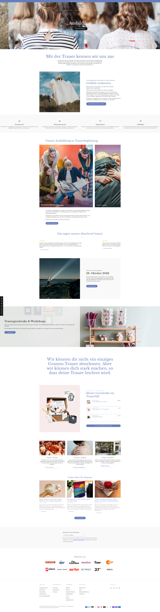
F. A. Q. (67, 596)
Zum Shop (10, 332)
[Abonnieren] (84, 535)
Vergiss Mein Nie (46, 606)
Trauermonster (42, 593)
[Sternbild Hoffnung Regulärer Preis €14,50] (73, 418)
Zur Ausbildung (92, 286)
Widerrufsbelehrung (84, 591)
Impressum (81, 593)
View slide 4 (85, 47)
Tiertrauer (55, 591)
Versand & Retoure (70, 591)
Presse (67, 598)
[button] (40, 5)
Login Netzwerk (70, 600)
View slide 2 (78, 47)
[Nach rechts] (81, 237)
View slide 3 (81, 47)
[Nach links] (78, 237)
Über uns (68, 589)
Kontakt (68, 587)
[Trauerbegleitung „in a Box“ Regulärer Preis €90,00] (51, 400)
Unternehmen (56, 589)
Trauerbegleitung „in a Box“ (99, 401)
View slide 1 (74, 47)
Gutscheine (42, 589)
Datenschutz (82, 587)
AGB (80, 589)
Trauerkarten (42, 591)
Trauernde (55, 587)
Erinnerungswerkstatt (44, 596)
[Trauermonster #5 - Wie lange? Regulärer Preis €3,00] (71, 397)
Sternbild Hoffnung (97, 416)
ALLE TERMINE (80, 30)
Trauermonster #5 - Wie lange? (100, 409)
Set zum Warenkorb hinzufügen (103, 425)
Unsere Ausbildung (52, 223)
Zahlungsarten (69, 593)
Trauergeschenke (43, 587)
